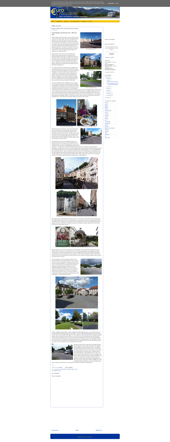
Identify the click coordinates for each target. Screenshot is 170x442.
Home (53, 21)
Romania (107, 129)
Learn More (111, 3)
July (108, 80)
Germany (69, 369)
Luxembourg (107, 123)
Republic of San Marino (110, 128)
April (108, 90)
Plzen (76, 369)
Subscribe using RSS (109, 57)
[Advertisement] (77, 418)
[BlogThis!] (67, 367)
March (108, 92)
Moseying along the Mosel (112, 81)
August (108, 78)
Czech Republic (63, 369)
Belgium (106, 105)
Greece (106, 116)
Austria (106, 104)
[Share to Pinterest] (72, 367)
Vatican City (107, 137)
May (108, 88)
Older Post (99, 430)
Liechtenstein (107, 121)
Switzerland (107, 134)
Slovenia (106, 131)
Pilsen (73, 369)
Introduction (59, 21)
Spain (106, 132)
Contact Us (84, 21)
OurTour (86, 334)
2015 (107, 97)
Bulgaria (106, 107)
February (109, 93)
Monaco (106, 124)
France (106, 112)
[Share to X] (68, 367)
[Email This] (65, 367)
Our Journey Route (75, 21)
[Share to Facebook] (70, 367)
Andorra (106, 102)
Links (90, 21)
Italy (106, 120)
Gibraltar (106, 115)
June (108, 86)
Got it (117, 3)
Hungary (106, 118)
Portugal (106, 126)
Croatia (106, 109)
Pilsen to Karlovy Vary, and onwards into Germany (112, 84)
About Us (66, 21)
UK (105, 136)
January (109, 95)
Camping (57, 369)
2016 (107, 76)
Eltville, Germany (57, 370)
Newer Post (55, 430)
